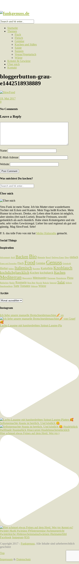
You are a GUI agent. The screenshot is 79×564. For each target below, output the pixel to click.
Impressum (6, 559)
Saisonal (53, 283)
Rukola (46, 283)
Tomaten (25, 286)
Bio (33, 256)
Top (2, 553)
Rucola (39, 283)
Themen (12, 31)
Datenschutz (23, 559)
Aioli (13, 257)
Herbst (4, 268)
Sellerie (69, 283)
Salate (18, 47)
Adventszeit (5, 257)
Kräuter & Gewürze (18, 61)
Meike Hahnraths (46, 233)
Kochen (34, 272)
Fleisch (19, 37)
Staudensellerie (6, 286)
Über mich (13, 64)
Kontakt (12, 67)
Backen (22, 256)
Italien (11, 269)
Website (4, 164)
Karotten (36, 269)
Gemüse (19, 41)
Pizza (70, 278)
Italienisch (23, 267)
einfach (74, 257)
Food (29, 262)
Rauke (12, 283)
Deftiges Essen (58, 257)
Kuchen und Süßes (26, 44)
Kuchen (59, 272)
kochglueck (46, 272)
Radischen (4, 283)
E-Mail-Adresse (9, 157)
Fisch (18, 34)
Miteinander (40, 278)
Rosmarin (21, 282)
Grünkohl (67, 263)
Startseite (12, 28)
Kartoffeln (47, 268)
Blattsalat (41, 257)
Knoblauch (62, 267)
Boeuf (48, 257)
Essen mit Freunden (8, 263)
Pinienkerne (61, 278)
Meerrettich (27, 278)
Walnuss (34, 286)
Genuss (54, 262)
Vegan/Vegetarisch (25, 54)
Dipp (67, 257)
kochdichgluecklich (14, 272)
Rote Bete (31, 283)
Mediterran (10, 277)
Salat (61, 282)
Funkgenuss (28, 543)
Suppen (19, 51)
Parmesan (51, 278)
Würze (18, 57)
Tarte (16, 286)
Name (3, 150)
